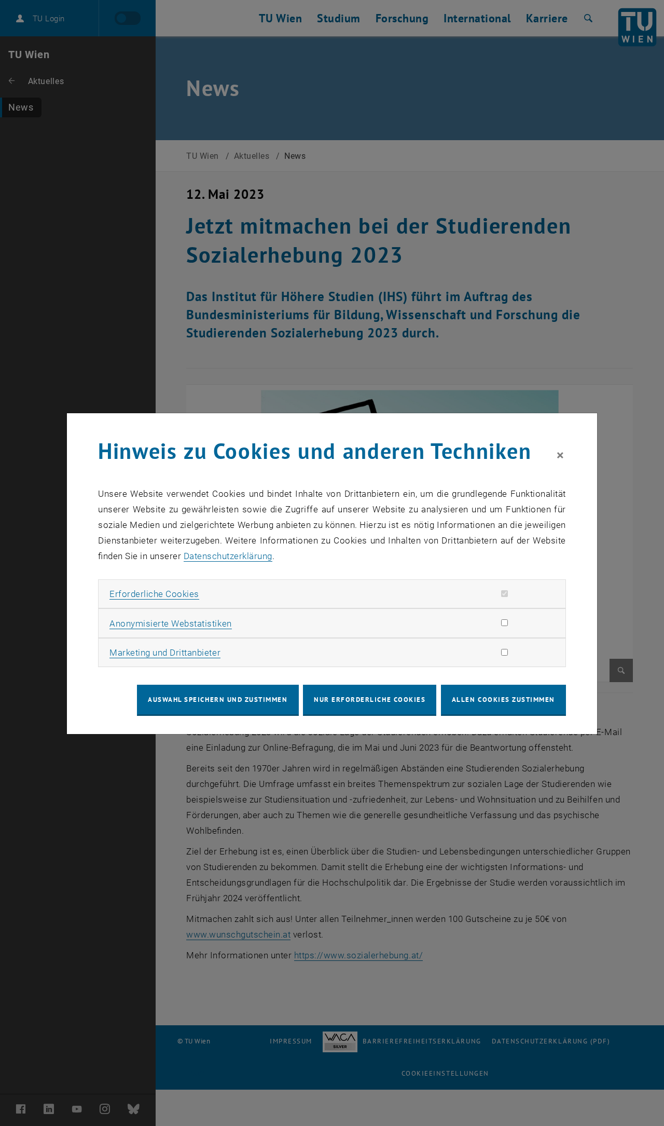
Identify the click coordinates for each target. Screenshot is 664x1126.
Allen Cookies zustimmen (503, 699)
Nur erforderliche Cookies (369, 699)
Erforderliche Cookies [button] (154, 594)
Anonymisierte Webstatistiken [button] (170, 623)
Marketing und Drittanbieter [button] (164, 652)
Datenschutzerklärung (228, 556)
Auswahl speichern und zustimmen (217, 699)
